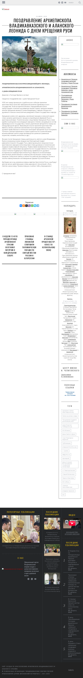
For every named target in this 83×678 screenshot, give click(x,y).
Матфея (70, 330)
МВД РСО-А (66, 454)
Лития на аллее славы (69, 416)
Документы (70, 74)
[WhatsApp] (32, 205)
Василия (66, 282)
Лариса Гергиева (68, 478)
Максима (71, 244)
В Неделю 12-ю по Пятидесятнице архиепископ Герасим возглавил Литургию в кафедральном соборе (10, 246)
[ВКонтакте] (21, 205)
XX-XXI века (66, 430)
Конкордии (67, 268)
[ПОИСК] (79, 2)
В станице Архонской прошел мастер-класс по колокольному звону (48, 243)
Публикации (66, 443)
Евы (69, 341)
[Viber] (29, 205)
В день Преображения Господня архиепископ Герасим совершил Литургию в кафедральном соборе (73, 625)
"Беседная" (73, 350)
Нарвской (69, 352)
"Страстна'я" (74, 284)
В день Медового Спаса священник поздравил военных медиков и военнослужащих (74, 647)
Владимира (65, 334)
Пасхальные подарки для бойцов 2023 (69, 420)
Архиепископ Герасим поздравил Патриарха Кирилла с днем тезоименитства (69, 89)
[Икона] (70, 234)
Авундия (68, 266)
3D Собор (65, 482)
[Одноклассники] (23, 205)
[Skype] (35, 205)
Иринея (74, 264)
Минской (72, 282)
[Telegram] (38, 205)
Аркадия (70, 323)
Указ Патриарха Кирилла (67, 438)
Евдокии (64, 343)
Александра (71, 345)
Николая (75, 277)
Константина (70, 271)
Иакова (64, 278)
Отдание (66, 236)
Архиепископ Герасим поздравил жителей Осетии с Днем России (69, 81)
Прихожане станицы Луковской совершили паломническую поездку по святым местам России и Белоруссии (29, 247)
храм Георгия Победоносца (67, 425)
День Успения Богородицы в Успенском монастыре (67, 464)
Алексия (65, 280)
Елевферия (72, 339)
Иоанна (69, 270)
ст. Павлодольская (68, 470)
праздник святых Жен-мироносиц (68, 411)
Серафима (68, 275)
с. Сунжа (65, 451)
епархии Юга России (69, 447)
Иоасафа (75, 270)
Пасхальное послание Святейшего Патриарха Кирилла (69, 113)
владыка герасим (68, 491)
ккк (63, 494)
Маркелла (68, 320)
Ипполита (68, 264)
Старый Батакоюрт (68, 474)
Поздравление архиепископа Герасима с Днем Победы (67, 98)
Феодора (74, 343)
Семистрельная (68, 286)
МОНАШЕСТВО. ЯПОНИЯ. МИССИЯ (72, 533)
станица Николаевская (67, 486)
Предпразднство (70, 305)
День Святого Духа (68, 434)
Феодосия (71, 316)
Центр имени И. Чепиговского (67, 375)
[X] (26, 205)
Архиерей (65, 458)
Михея (67, 311)
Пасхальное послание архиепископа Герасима (69, 106)
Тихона (68, 259)
